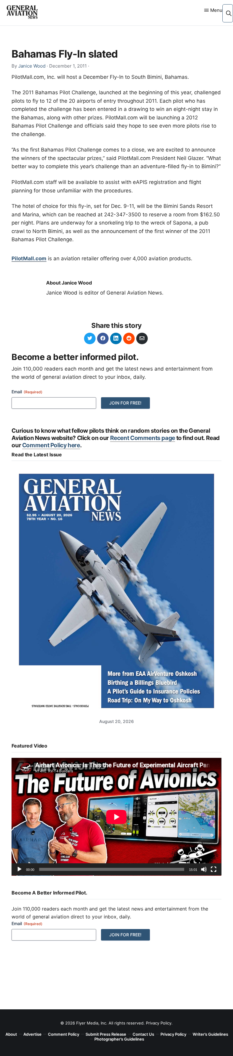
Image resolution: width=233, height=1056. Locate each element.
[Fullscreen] (214, 869)
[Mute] (204, 869)
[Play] (19, 869)
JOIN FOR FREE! (125, 402)
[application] (116, 817)
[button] (228, 13)
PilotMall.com (29, 258)
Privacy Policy (158, 1023)
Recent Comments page (142, 437)
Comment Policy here (51, 445)
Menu (216, 10)
